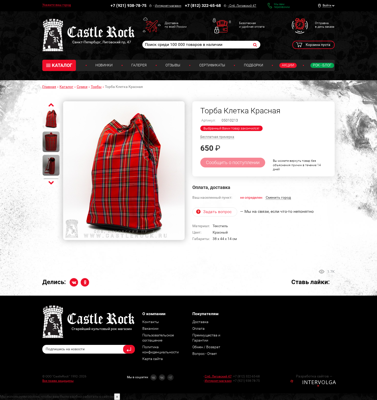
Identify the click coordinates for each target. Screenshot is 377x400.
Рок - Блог (322, 65)
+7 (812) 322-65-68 (203, 5)
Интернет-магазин (168, 5)
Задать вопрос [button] (217, 211)
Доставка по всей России (176, 24)
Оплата (198, 328)
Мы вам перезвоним (282, 5)
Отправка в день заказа (324, 24)
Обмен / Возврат (206, 347)
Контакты (150, 322)
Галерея (139, 65)
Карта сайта (152, 359)
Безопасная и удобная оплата (251, 24)
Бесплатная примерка (217, 137)
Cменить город (278, 197)
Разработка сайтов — (314, 376)
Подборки (253, 65)
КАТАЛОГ (62, 65)
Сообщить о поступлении (233, 162)
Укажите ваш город (56, 5)
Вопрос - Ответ (204, 354)
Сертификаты (212, 65)
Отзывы (172, 65)
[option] (124, 170)
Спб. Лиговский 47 (242, 5)
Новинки (104, 65)
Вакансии (150, 328)
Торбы (96, 87)
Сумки (82, 87)
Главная (49, 87)
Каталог (66, 87)
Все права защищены (58, 381)
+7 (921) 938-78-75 (128, 5)
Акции (288, 65)
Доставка (200, 322)
